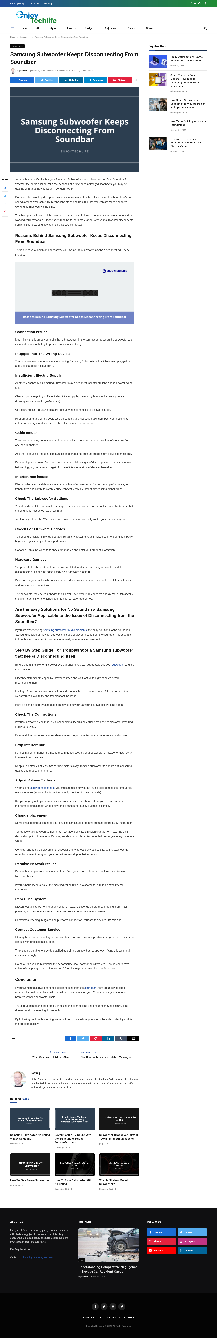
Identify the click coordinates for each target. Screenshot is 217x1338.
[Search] (205, 28)
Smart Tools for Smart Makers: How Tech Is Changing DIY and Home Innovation (185, 81)
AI (37, 28)
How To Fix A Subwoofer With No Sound (73, 1182)
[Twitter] (5, 196)
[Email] (5, 219)
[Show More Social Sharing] (136, 80)
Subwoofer (17, 46)
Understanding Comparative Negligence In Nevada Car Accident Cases (108, 1269)
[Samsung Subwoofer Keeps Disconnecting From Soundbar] (74, 129)
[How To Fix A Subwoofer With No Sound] (75, 1164)
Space (131, 28)
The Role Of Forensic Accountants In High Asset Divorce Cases (186, 143)
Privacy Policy (17, 3)
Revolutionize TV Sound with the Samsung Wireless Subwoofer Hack (73, 1138)
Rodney (23, 70)
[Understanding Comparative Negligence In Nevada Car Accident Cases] (108, 1245)
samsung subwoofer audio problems (65, 630)
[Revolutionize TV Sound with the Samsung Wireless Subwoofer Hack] (75, 1119)
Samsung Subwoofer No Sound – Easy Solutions (30, 1136)
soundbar (90, 987)
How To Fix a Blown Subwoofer (30, 1180)
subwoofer (117, 664)
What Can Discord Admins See (50, 1057)
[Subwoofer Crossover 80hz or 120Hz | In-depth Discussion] (119, 1119)
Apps (53, 28)
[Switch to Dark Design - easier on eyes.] (205, 3)
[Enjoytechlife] (36, 16)
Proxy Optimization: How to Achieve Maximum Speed (186, 58)
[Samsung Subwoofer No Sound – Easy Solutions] (30, 1119)
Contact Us (34, 3)
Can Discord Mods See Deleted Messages (106, 1057)
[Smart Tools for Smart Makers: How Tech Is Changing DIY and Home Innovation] (158, 79)
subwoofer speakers (42, 787)
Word (149, 28)
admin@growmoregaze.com (37, 1257)
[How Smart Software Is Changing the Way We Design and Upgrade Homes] (158, 104)
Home (24, 28)
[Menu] (12, 28)
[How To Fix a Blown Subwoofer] (30, 1164)
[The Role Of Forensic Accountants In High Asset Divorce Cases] (158, 143)
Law (82, 1260)
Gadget (89, 28)
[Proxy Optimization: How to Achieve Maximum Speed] (158, 61)
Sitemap (48, 3)
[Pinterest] (5, 211)
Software (110, 28)
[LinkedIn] (5, 204)
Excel (70, 28)
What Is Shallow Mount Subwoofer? (113, 1182)
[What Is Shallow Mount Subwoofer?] (119, 1164)
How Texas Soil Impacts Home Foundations (188, 123)
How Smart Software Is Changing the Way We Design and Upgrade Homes (187, 104)
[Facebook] (5, 188)
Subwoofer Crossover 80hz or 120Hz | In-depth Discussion (118, 1136)
